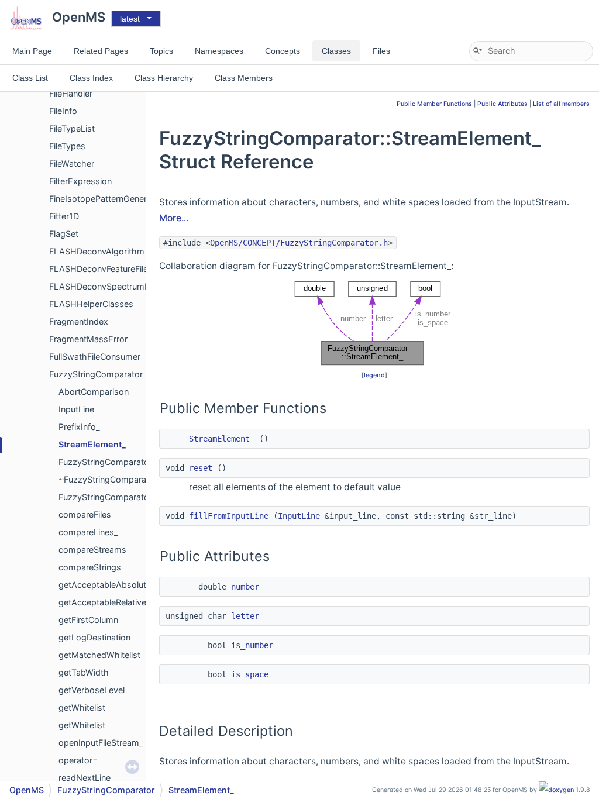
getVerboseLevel (91, 690)
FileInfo (63, 111)
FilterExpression (80, 181)
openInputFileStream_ (100, 743)
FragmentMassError (88, 339)
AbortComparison (93, 392)
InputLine (76, 409)
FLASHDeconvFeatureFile (98, 269)
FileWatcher (71, 163)
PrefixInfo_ (79, 427)
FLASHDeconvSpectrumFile (103, 286)
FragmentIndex (78, 321)
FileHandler (70, 93)
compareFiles (84, 514)
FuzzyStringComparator (96, 374)
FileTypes (67, 146)
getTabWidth (83, 672)
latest (130, 18)
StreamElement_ (92, 444)
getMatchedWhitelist (99, 655)
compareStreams (92, 550)
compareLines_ (88, 532)
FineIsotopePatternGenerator (106, 199)
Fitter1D (64, 216)
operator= (78, 760)
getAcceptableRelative (102, 602)
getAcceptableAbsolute (104, 585)
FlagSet (63, 234)
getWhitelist (81, 707)
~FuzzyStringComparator (107, 479)
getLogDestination (94, 637)
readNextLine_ (86, 778)
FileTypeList (72, 128)
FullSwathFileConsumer (94, 356)
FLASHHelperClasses (91, 304)
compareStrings (89, 567)
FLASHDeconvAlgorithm (96, 251)
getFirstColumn (88, 620)
